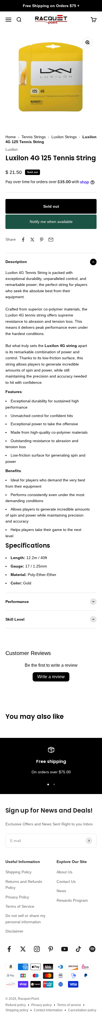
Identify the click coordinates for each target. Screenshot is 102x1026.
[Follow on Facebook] (9, 949)
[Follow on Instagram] (37, 949)
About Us (64, 872)
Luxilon (11, 149)
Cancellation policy (82, 1010)
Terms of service (69, 1005)
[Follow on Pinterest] (50, 949)
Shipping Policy (18, 872)
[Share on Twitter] (32, 239)
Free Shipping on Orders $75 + (51, 6)
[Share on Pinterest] (41, 239)
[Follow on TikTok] (78, 949)
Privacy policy (41, 1005)
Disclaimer (14, 931)
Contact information (48, 1010)
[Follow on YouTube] (64, 949)
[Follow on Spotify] (92, 949)
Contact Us (66, 881)
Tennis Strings (33, 137)
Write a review (51, 676)
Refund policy (15, 1005)
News (61, 891)
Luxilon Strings (64, 137)
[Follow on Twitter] (23, 949)
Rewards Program (72, 900)
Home (10, 137)
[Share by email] (50, 239)
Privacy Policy (17, 897)
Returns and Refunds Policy (23, 884)
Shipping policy (16, 1010)
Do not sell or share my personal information (25, 918)
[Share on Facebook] (23, 239)
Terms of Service (19, 906)
